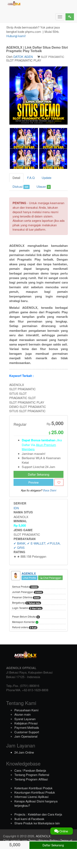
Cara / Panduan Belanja (30, 770)
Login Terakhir (26, 608)
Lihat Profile (29, 577)
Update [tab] (46, 177)
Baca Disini (49, 490)
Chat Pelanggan (52, 577)
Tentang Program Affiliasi (31, 779)
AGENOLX (43, 836)
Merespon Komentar (24, 622)
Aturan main (22, 714)
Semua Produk (25, 587)
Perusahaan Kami (26, 710)
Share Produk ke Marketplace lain (37, 823)
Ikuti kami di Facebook (29, 819)
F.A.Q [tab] (31, 177)
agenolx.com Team (23, 840)
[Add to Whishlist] (58, 482)
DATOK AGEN (23, 56)
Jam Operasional (25, 736)
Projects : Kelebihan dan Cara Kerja (38, 814)
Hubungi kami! (16, 36)
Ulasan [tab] (43, 186)
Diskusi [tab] (20, 186)
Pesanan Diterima (26, 597)
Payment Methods (26, 727)
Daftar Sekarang (38, 474)
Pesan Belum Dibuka (25, 617)
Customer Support (26, 732)
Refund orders (24, 627)
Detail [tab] (16, 177)
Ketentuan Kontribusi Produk (33, 788)
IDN (16, 508)
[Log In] (70, 16)
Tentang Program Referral (31, 774)
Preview (33, 482)
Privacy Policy (48, 840)
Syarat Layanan (25, 719)
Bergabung (26, 603)
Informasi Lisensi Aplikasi (31, 796)
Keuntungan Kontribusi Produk (34, 792)
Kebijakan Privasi (26, 723)
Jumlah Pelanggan (27, 592)
